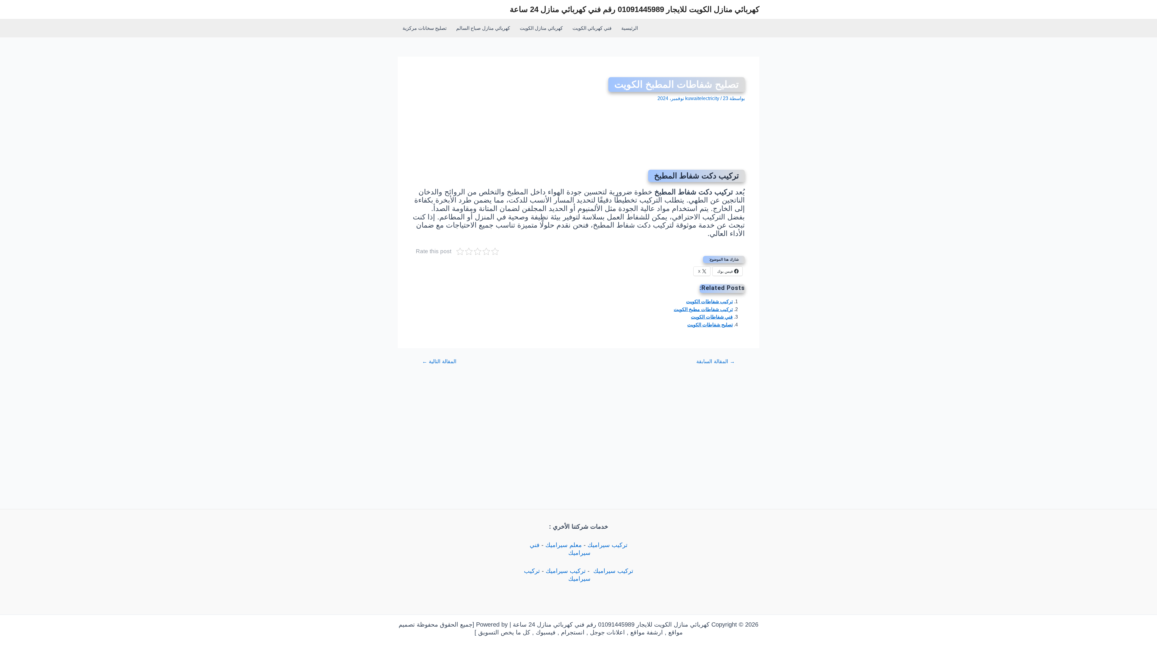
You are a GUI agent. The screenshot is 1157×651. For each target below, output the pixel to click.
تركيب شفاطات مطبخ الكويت (703, 309)
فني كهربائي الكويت (592, 28)
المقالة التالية (439, 361)
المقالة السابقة (715, 361)
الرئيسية (629, 28)
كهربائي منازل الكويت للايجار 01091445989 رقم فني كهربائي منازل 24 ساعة (634, 9)
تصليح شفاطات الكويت (710, 324)
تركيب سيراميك (608, 545)
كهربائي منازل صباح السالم (483, 28)
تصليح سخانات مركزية (425, 28)
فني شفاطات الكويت (712, 316)
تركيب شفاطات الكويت (709, 301)
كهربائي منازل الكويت (541, 28)
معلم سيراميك (563, 545)
